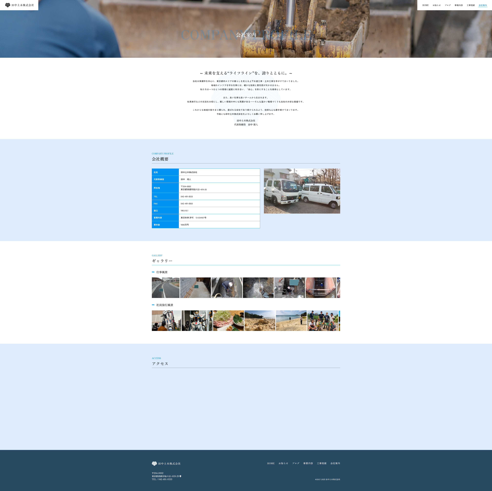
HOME (425, 5)
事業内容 (459, 5)
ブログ (448, 5)
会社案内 (483, 5)
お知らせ (437, 5)
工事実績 (471, 5)
